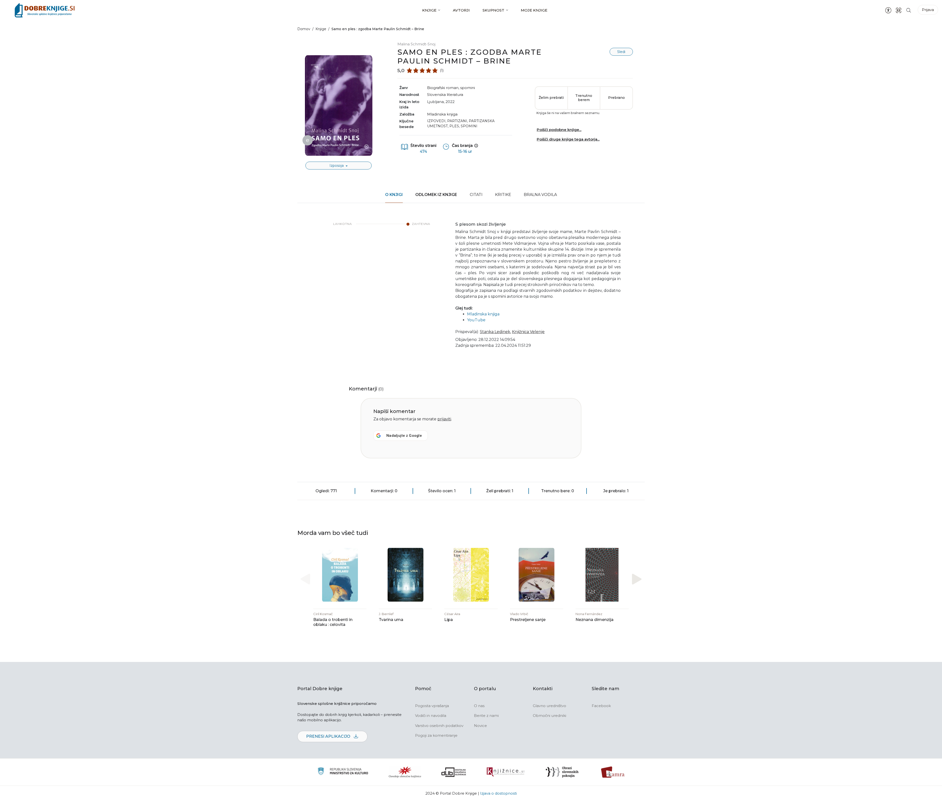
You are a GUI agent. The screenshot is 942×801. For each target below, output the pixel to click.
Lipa (448, 619)
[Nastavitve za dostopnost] (888, 10)
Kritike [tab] (503, 194)
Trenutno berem (583, 97)
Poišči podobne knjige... (559, 129)
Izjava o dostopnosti (498, 793)
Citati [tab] (476, 194)
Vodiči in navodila (430, 715)
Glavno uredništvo (549, 705)
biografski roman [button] (442, 87)
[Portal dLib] (453, 772)
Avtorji (461, 10)
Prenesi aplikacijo (328, 736)
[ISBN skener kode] (898, 10)
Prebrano (616, 97)
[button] (636, 578)
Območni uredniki (549, 715)
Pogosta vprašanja (432, 705)
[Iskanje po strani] (908, 10)
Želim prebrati (551, 97)
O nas (479, 705)
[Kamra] (613, 772)
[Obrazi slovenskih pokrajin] (562, 772)
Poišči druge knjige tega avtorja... (568, 139)
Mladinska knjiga (442, 114)
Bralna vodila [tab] (540, 194)
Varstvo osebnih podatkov (439, 725)
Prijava (928, 9)
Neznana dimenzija (595, 619)
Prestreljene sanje (528, 619)
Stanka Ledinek (495, 331)
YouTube (476, 320)
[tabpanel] (471, 288)
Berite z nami (486, 715)
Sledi (621, 52)
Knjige (429, 10)
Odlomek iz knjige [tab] (436, 194)
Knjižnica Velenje (528, 331)
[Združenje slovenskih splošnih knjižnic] (505, 772)
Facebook (601, 705)
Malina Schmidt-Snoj (416, 44)
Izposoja (337, 165)
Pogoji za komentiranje (436, 735)
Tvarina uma (391, 619)
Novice (480, 725)
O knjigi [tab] (394, 194)
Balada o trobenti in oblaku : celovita (333, 622)
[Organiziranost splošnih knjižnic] (405, 772)
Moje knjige (534, 10)
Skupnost (493, 10)
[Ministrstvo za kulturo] (342, 772)
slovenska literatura (445, 94)
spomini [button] (467, 87)
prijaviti (444, 419)
